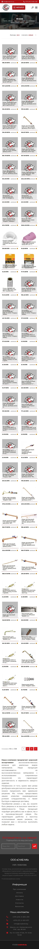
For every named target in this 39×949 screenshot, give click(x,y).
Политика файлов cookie (11, 879)
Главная (5, 20)
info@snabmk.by (8, 1)
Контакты (19, 903)
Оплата (19, 893)
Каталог (11, 20)
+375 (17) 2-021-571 (21, 920)
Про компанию (19, 889)
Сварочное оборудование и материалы (24, 20)
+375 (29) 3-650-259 (31, 1)
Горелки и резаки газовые (17, 22)
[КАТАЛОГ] (14, 7)
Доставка (19, 896)
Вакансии (19, 906)
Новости (19, 899)
